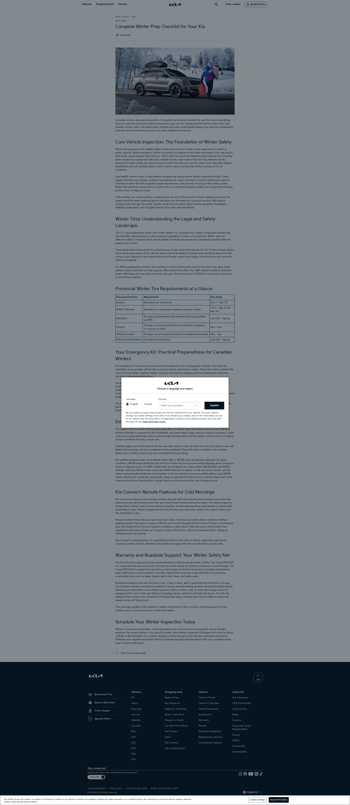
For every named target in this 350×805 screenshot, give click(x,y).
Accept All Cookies (278, 800)
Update (214, 405)
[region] (175, 800)
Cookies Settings (257, 800)
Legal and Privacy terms (154, 422)
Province (162, 399)
